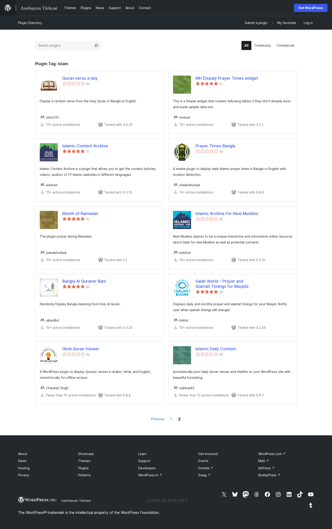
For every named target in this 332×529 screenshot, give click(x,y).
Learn (142, 454)
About (22, 454)
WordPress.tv (150, 475)
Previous (157, 419)
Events (203, 461)
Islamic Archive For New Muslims (227, 213)
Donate (205, 468)
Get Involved (208, 454)
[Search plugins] (96, 45)
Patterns (84, 475)
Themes (84, 461)
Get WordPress (310, 8)
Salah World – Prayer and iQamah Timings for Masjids (222, 284)
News (22, 461)
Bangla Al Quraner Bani (84, 281)
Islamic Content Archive (85, 145)
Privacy (23, 475)
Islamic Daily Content (216, 348)
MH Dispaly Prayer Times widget (227, 78)
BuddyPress (269, 475)
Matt (263, 461)
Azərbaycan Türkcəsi (76, 500)
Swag (204, 475)
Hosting (24, 468)
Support (144, 461)
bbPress (266, 468)
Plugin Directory (30, 23)
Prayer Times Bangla (215, 145)
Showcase (86, 454)
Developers (147, 468)
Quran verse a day (80, 78)
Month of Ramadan (80, 213)
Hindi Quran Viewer (80, 348)
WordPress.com (272, 454)
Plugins (83, 468)
